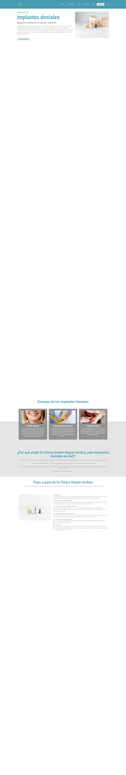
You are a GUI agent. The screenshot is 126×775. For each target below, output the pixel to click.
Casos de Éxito (86, 4)
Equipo (78, 4)
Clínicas (62, 4)
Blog (93, 4)
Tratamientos (71, 4)
